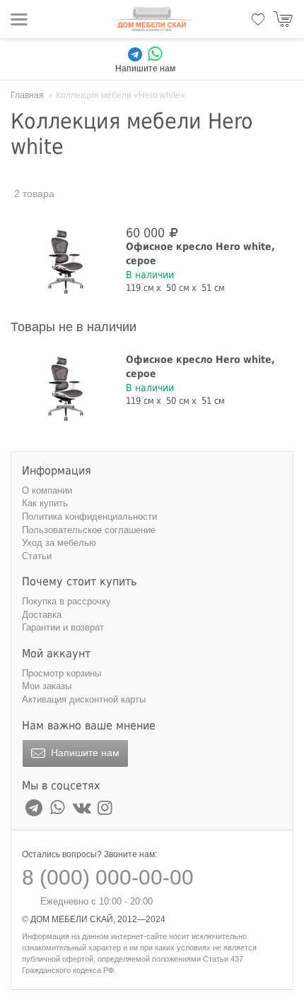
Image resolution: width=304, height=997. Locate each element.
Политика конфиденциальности (89, 516)
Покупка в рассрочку (66, 601)
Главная (27, 95)
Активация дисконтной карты (84, 699)
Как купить (45, 503)
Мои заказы (46, 686)
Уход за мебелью (59, 542)
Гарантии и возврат (63, 627)
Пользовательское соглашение (89, 530)
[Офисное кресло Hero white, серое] (66, 260)
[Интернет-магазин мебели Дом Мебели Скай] (152, 19)
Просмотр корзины (61, 673)
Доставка (42, 614)
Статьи (37, 556)
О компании (47, 490)
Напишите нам (83, 752)
